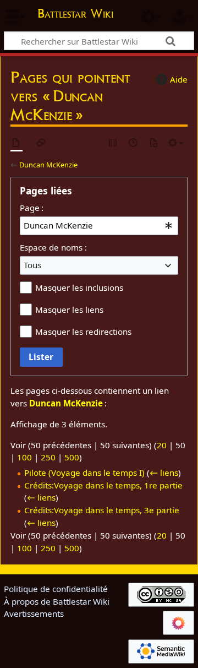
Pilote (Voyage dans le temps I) (84, 472)
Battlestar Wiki (75, 14)
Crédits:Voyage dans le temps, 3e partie (101, 509)
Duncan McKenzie (48, 165)
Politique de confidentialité (56, 588)
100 (24, 457)
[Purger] (153, 143)
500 (71, 457)
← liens (164, 472)
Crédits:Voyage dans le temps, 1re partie (103, 485)
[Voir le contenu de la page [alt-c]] (16, 143)
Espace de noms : (53, 247)
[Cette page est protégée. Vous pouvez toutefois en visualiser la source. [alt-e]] (113, 143)
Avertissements (34, 613)
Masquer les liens (69, 309)
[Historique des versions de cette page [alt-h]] (134, 143)
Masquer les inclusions (79, 287)
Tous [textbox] (32, 264)
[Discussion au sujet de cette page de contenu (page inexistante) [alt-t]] (41, 143)
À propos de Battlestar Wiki (56, 601)
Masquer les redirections (83, 331)
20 (162, 444)
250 (48, 457)
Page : (31, 207)
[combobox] (99, 225)
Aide (179, 79)
